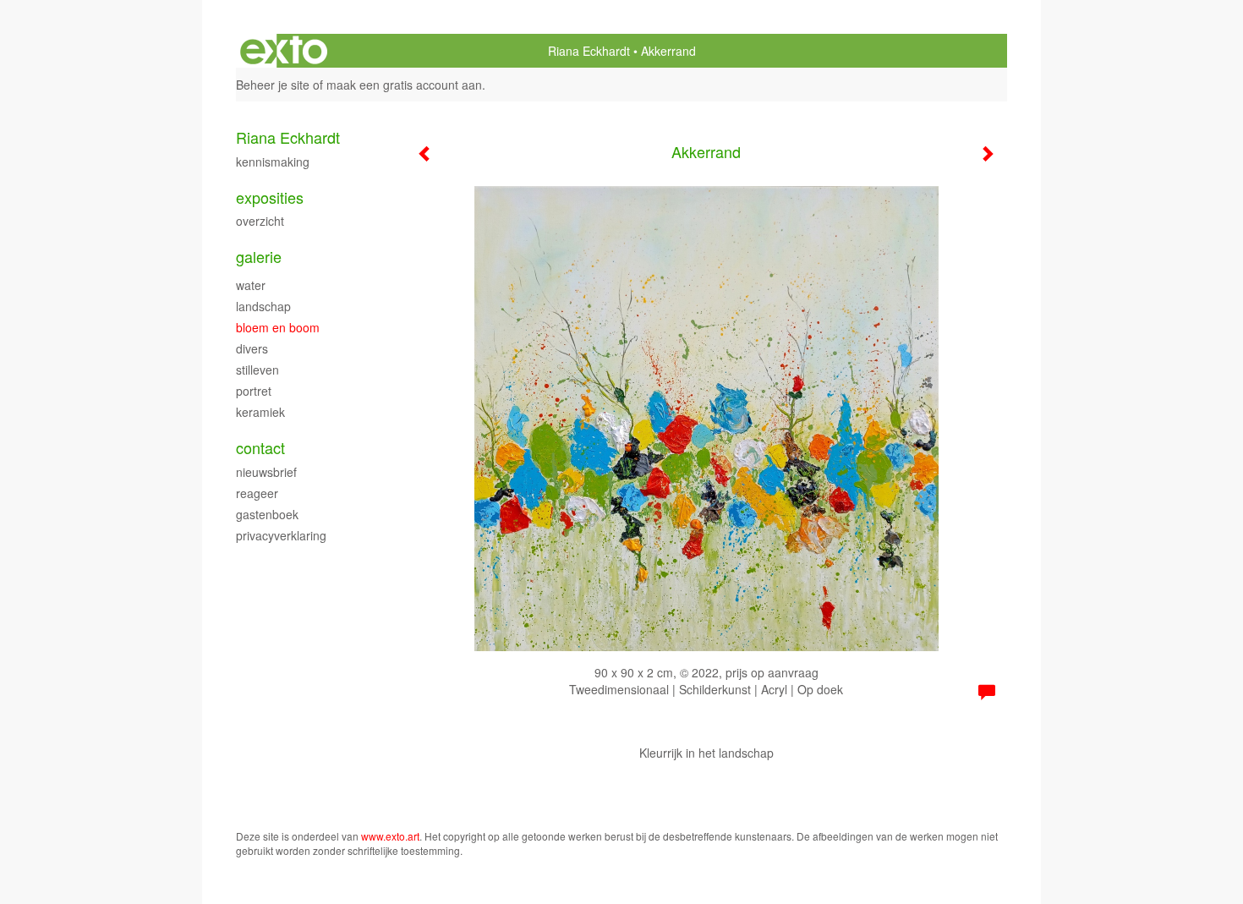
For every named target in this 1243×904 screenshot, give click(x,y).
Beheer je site (272, 84)
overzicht (260, 220)
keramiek (260, 411)
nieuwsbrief (266, 471)
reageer (257, 493)
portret (253, 390)
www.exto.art (390, 836)
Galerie (259, 256)
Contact (260, 447)
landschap (263, 306)
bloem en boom (278, 327)
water (251, 285)
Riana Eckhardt (589, 50)
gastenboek (267, 514)
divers (252, 348)
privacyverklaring (281, 535)
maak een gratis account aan (404, 84)
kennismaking (272, 161)
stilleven (257, 369)
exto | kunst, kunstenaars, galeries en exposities (283, 51)
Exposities (270, 197)
